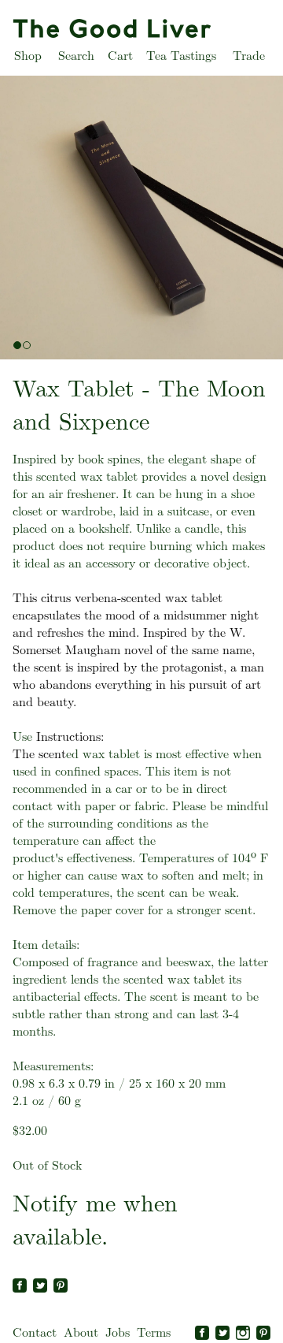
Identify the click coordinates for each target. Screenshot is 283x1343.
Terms (154, 1332)
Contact (35, 1332)
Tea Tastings (181, 55)
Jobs (117, 1332)
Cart (120, 55)
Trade (249, 55)
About (81, 1332)
